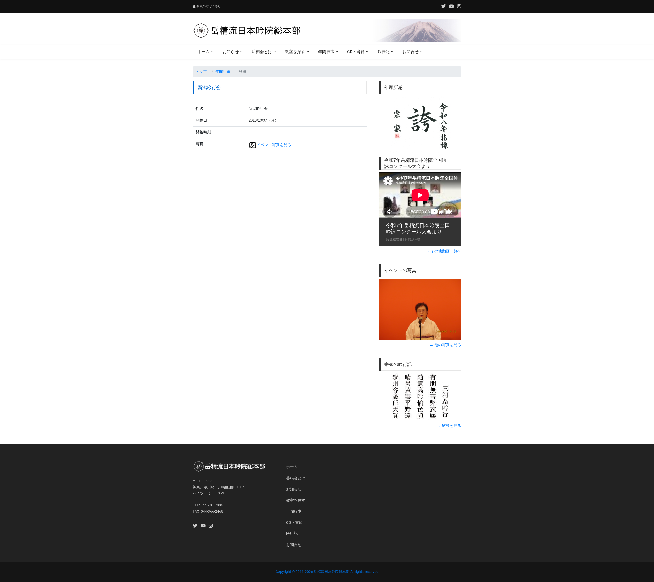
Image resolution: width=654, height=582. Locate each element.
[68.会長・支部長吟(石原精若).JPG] (420, 309)
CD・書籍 (356, 51)
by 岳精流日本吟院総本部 (403, 239)
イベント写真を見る (274, 145)
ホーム (203, 51)
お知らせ (231, 51)
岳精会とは (262, 51)
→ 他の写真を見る (445, 345)
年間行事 (326, 51)
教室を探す (295, 51)
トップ (201, 71)
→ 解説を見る (449, 425)
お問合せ (410, 51)
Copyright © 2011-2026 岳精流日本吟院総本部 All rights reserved (327, 571)
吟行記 (383, 51)
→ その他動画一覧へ (443, 251)
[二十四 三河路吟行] (420, 397)
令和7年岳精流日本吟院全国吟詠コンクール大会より (418, 228)
